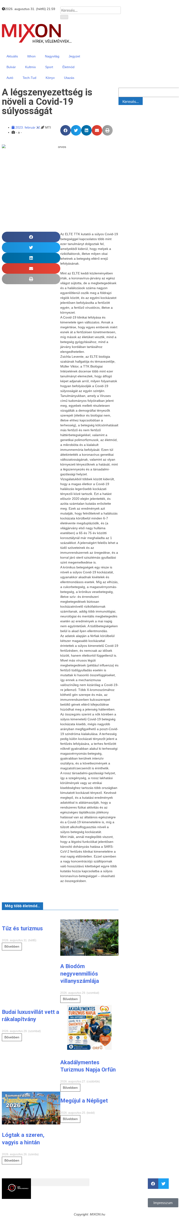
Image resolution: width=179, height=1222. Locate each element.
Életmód (68, 67)
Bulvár (11, 67)
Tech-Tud (29, 78)
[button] (65, 130)
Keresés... (130, 101)
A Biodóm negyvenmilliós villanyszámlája (79, 973)
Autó (10, 78)
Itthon (31, 56)
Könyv (50, 78)
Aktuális (12, 56)
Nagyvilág (52, 56)
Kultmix (30, 67)
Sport (49, 67)
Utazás (69, 78)
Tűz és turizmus (22, 928)
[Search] (64, 17)
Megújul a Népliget (84, 1100)
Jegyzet (74, 56)
